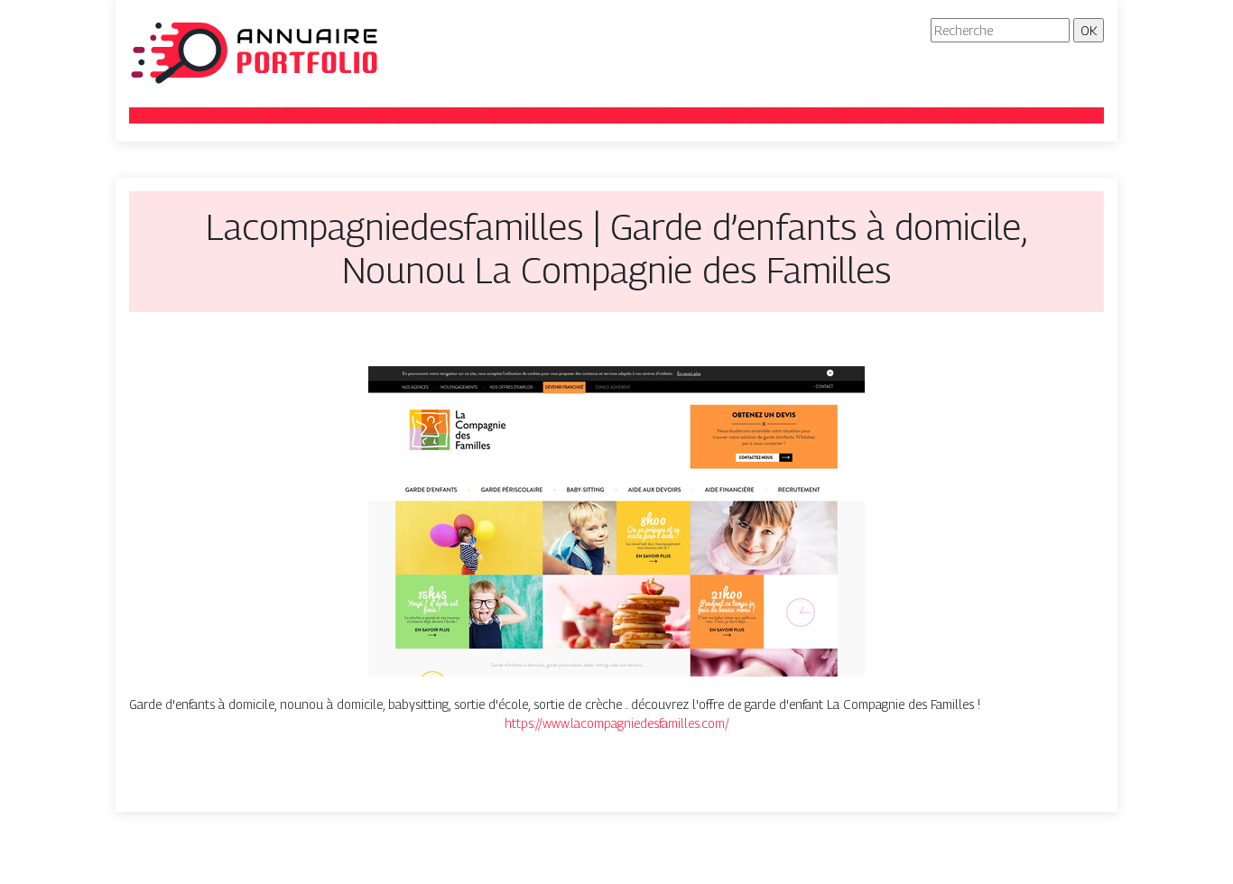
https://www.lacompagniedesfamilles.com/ (617, 723)
